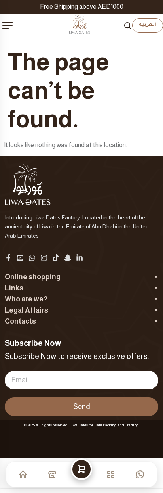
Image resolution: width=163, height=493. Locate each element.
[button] (81, 474)
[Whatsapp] (32, 257)
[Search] (127, 25)
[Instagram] (43, 257)
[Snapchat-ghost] (67, 257)
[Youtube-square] (20, 257)
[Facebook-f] (8, 257)
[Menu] (7, 25)
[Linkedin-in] (79, 257)
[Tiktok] (55, 257)
